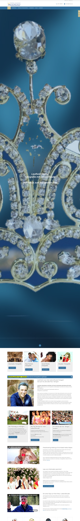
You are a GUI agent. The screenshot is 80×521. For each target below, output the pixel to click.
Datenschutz (71, 0)
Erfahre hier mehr (12, 436)
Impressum (67, 0)
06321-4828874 (60, 3)
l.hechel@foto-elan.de (69, 3)
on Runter (40, 346)
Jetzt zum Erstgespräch (48, 486)
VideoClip (48, 460)
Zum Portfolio (11, 367)
